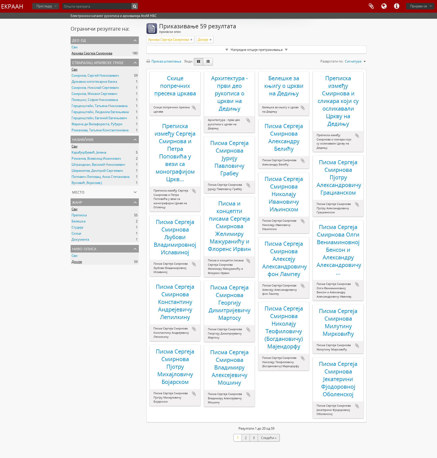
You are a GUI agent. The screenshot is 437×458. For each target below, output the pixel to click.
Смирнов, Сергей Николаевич (95, 75)
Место (78, 191)
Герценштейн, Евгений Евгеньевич (99, 118)
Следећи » (268, 437)
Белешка (78, 221)
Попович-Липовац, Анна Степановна (100, 176)
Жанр (77, 201)
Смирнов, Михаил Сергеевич (94, 93)
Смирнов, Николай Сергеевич (95, 87)
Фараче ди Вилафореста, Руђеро (97, 124)
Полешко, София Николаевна (95, 99)
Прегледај (44, 6)
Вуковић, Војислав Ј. (87, 182)
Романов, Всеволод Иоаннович (96, 158)
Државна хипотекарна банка (94, 81)
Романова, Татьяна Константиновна (100, 130)
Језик (384, 6)
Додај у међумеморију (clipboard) (193, 107)
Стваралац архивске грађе (98, 62)
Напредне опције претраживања (256, 49)
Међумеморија (371, 6)
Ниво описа (84, 248)
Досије (77, 261)
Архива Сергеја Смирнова (92, 53)
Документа (80, 239)
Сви (74, 47)
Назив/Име (83, 139)
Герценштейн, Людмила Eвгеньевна (100, 112)
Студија (77, 227)
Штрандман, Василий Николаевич (98, 164)
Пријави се (418, 6)
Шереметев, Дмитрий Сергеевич (97, 170)
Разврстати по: (331, 61)
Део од (79, 39)
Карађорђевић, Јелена (89, 152)
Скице (76, 233)
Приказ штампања (166, 61)
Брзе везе (396, 6)
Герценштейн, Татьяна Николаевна (99, 105)
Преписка (79, 215)
